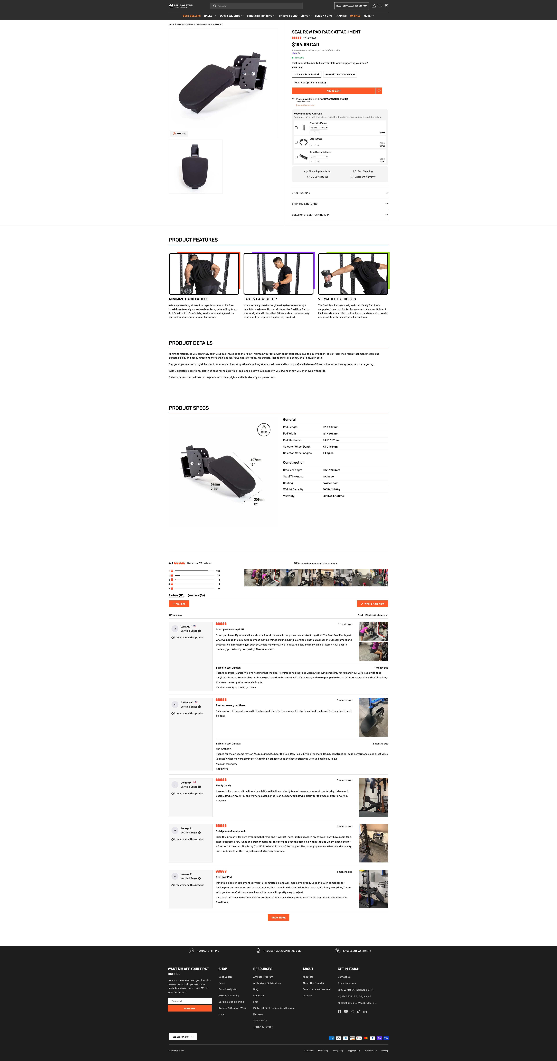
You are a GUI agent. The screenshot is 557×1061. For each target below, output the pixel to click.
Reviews (258, 1014)
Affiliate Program (263, 976)
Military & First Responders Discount (274, 1007)
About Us (308, 976)
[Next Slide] (386, 577)
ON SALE (355, 15)
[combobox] (256, 6)
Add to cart (334, 90)
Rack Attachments (185, 24)
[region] (316, 577)
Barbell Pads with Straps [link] (320, 152)
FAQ (255, 1001)
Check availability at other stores (305, 105)
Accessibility (309, 1050)
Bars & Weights (227, 989)
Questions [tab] (196, 596)
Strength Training (229, 995)
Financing (259, 995)
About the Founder (313, 983)
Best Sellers (226, 976)
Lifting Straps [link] (316, 139)
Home (171, 24)
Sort (361, 615)
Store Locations (347, 983)
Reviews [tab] (176, 596)
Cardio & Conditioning (231, 1001)
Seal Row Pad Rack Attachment (209, 24)
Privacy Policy (338, 1050)
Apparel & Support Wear (232, 1007)
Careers (307, 995)
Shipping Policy (354, 1050)
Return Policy (323, 1050)
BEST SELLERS (192, 15)
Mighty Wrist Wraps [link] (318, 123)
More (221, 1014)
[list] (223, 111)
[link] (303, 128)
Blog (255, 989)
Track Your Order (263, 1026)
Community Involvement (317, 989)
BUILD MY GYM (323, 15)
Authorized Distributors (267, 983)
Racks (222, 983)
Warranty (384, 1050)
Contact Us (344, 976)
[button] (386, 5)
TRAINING (341, 15)
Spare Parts (260, 1020)
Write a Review (375, 604)
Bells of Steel (180, 1050)
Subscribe (190, 1008)
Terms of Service (370, 1050)
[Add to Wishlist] (379, 91)
